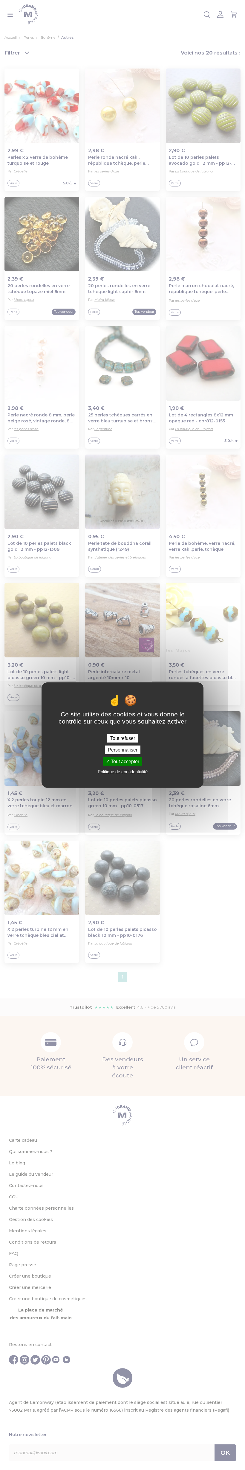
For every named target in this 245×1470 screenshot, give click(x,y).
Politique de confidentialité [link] (123, 771)
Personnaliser (122, 749)
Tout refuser (122, 738)
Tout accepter (124, 761)
